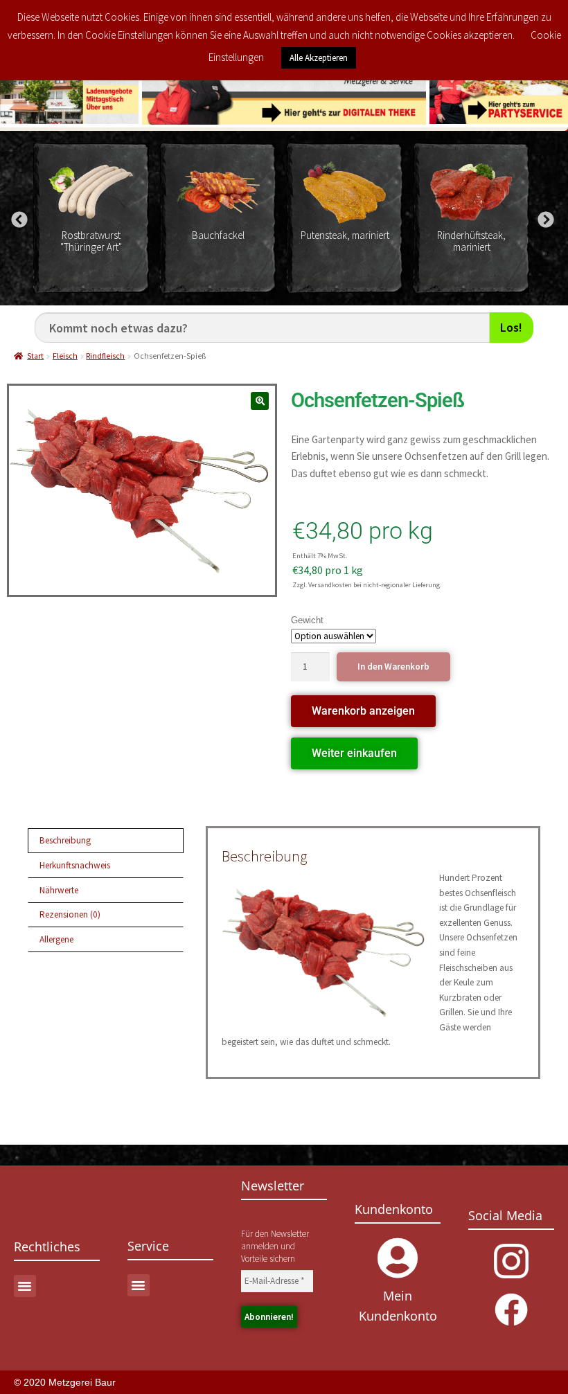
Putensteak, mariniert (345, 235)
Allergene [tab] (56, 939)
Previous (17, 218)
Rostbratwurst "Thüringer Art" (91, 241)
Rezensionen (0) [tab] (69, 914)
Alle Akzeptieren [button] (319, 58)
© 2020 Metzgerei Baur (65, 1382)
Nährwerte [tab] (58, 890)
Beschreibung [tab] (65, 840)
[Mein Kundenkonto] (397, 1258)
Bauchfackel (218, 235)
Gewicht (307, 620)
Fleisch (65, 356)
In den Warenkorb (393, 666)
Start (35, 356)
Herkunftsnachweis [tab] (74, 865)
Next (544, 218)
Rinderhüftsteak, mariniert (471, 241)
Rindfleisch (105, 356)
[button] (260, 401)
